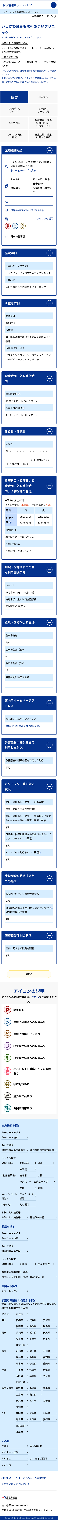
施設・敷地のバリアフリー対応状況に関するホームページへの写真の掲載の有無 (28, 818)
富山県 (33, 1351)
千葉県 (33, 1338)
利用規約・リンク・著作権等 (16, 1478)
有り (8, 642)
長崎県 (46, 1413)
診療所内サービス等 (43, 110)
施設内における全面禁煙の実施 (22, 894)
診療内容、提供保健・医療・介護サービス (43, 122)
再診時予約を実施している (20, 537)
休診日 (9, 444)
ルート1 (10, 585)
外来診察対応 (13, 543)
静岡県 (33, 1363)
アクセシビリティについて (15, 1483)
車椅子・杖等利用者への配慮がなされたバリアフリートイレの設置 (28, 836)
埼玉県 (19, 1338)
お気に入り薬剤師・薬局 (14, 1277)
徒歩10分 (29, 592)
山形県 (33, 1326)
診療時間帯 (11, 394)
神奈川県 (20, 1345)
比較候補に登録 (9, 57)
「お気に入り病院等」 (41, 48)
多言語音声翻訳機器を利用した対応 (25, 760)
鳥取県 (19, 1388)
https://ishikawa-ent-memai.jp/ (28, 210)
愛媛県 (46, 1400)
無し (8, 827)
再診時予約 (11, 529)
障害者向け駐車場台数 (17, 677)
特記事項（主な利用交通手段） (22, 599)
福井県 (19, 1357)
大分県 (33, 1419)
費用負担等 (14, 123)
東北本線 (10, 592)
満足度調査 (36, 1446)
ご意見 (5, 1446)
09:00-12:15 (12, 415)
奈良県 (46, 1376)
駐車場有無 (11, 635)
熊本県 (19, 1419)
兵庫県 (33, 1376)
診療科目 (24, 1163)
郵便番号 (10, 316)
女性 (22, 1188)
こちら (35, 997)
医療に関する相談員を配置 (20, 948)
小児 (40, 1175)
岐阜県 (19, 1363)
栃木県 (33, 1332)
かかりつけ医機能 (14, 136)
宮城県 (46, 1320)
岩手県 (33, 1320)
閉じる (29, 974)
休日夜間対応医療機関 (42, 1150)
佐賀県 (33, 1413)
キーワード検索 (9, 1137)
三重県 (19, 1369)
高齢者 (23, 1175)
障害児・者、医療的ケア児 (34, 1181)
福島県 (46, 1326)
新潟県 (19, 1351)
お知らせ (6, 1458)
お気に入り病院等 (11, 1217)
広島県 (19, 1394)
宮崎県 (46, 1419)
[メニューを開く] (54, 5)
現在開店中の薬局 (11, 1251)
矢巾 (19, 592)
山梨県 (33, 1357)
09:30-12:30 (12, 401)
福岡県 (19, 1413)
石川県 (46, 1351)
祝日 (32, 459)
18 (7, 670)
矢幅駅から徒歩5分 (16, 606)
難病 (40, 1188)
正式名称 (10, 280)
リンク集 (6, 1464)
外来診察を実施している (19, 550)
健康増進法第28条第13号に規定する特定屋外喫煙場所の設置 (27, 910)
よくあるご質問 (38, 1458)
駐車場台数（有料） (16, 649)
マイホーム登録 (9, 1452)
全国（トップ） (9, 1291)
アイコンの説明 (45, 218)
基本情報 (43, 97)
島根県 (33, 1388)
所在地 (9, 330)
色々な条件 (44, 1264)
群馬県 (46, 1332)
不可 (8, 767)
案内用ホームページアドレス (21, 718)
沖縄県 (19, 1431)
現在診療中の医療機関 (13, 1150)
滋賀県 (33, 1369)
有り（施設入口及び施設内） (21, 809)
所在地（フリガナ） (16, 348)
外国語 (23, 1169)
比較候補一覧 (37, 1217)
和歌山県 (20, 1382)
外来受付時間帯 (14, 408)
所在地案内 (41, 1478)
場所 (40, 1163)
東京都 (46, 1338)
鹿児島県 (20, 1425)
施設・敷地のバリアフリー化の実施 (25, 802)
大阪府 (19, 1376)
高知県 (19, 1407)
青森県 (19, 1320)
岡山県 (46, 1388)
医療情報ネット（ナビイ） (19, 5)
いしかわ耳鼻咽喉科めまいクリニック (26, 287)
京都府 (46, 1369)
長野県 (46, 1357)
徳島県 (19, 1400)
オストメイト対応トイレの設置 (22, 852)
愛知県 (46, 1363)
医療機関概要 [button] (14, 150)
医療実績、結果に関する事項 (43, 136)
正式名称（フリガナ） (17, 266)
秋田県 (19, 1326)
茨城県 (19, 1332)
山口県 (33, 1394)
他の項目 (24, 1204)
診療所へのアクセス (14, 110)
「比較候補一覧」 (31, 62)
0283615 (10, 323)
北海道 (19, 1314)
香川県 (33, 1400)
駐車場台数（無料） (16, 663)
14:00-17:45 (27, 415)
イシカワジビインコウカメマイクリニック (28, 273)
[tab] (14, 97)
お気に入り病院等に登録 (14, 43)
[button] (29, 253)
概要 (14, 97)
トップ (4, 12)
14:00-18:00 (27, 401)
